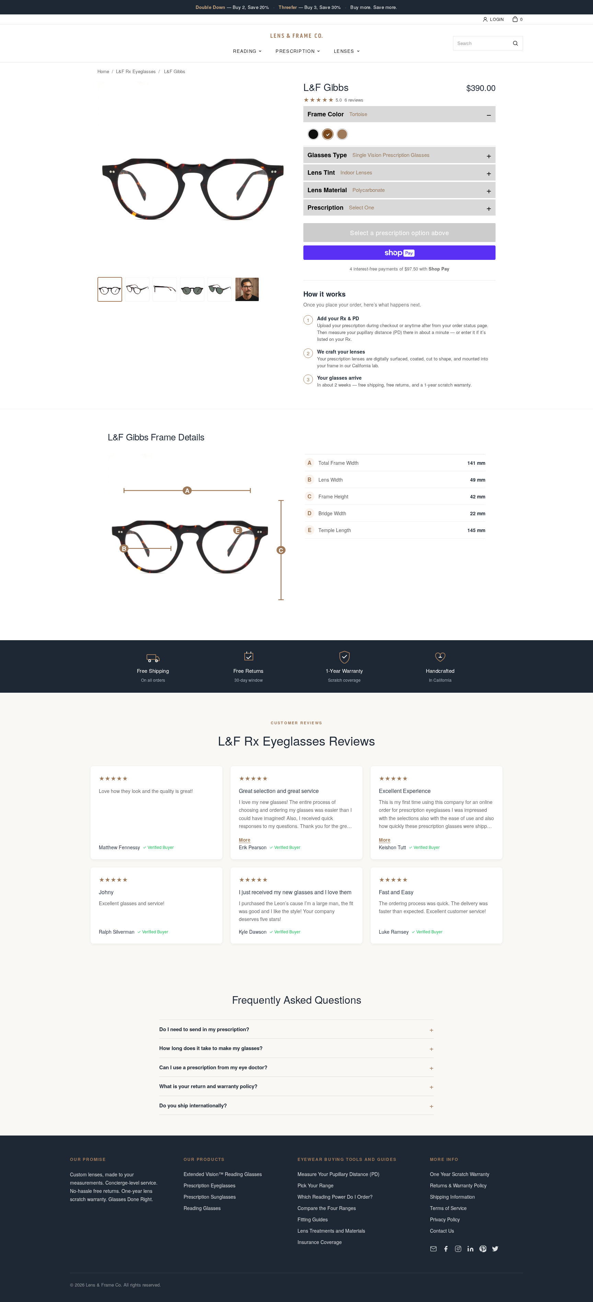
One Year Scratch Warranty (459, 1174)
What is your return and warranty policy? (208, 1086)
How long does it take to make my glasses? (211, 1048)
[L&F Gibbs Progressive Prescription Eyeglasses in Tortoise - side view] (247, 289)
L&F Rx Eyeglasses (136, 71)
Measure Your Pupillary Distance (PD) (339, 1174)
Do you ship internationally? (193, 1105)
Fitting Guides (313, 1219)
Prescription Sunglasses (210, 1196)
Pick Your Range (316, 1185)
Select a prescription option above (399, 232)
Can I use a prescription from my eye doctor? (213, 1067)
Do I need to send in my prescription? (204, 1029)
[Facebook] (445, 1248)
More (245, 840)
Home (103, 71)
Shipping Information (452, 1196)
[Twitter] (495, 1248)
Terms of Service (448, 1208)
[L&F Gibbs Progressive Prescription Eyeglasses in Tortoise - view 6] (219, 289)
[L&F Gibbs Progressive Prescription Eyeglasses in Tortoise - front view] (109, 289)
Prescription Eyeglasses (209, 1185)
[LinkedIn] (470, 1248)
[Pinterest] (482, 1248)
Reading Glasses (202, 1208)
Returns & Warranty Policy (458, 1185)
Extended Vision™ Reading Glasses (223, 1174)
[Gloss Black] (313, 134)
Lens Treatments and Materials (331, 1230)
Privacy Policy (445, 1219)
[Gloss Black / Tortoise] (342, 134)
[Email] (433, 1248)
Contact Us (442, 1230)
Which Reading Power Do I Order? (335, 1196)
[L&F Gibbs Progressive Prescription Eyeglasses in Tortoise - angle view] (137, 289)
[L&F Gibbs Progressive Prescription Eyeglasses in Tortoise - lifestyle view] (192, 289)
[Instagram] (458, 1248)
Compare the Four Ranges (327, 1208)
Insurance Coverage (320, 1241)
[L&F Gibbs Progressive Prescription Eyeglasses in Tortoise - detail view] (164, 289)
